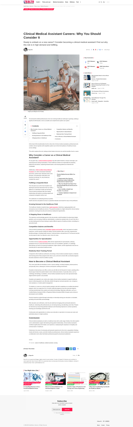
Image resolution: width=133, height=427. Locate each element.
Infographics (100, 101)
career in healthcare (39, 342)
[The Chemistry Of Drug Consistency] (87, 93)
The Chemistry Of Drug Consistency (100, 91)
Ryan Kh (30, 49)
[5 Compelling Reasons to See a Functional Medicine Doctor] (34, 379)
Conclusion (58, 138)
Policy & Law (94, 93)
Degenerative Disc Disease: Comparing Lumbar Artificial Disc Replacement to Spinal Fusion (65, 180)
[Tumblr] (108, 421)
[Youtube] (102, 67)
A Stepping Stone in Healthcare (39, 137)
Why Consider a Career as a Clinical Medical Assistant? (41, 130)
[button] (80, 2)
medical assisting (43, 241)
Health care (94, 88)
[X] (102, 62)
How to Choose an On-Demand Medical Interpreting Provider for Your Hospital (100, 85)
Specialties (106, 101)
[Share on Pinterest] (96, 50)
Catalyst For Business (64, 359)
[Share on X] (93, 50)
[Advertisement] (66, 21)
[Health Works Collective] (29, 2)
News (102, 382)
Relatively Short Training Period (64, 134)
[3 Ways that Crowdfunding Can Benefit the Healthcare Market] (99, 379)
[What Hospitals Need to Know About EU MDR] (87, 77)
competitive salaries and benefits (54, 229)
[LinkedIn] (78, 355)
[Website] (77, 355)
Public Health (27, 384)
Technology (49, 384)
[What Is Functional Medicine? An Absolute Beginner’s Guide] (55, 379)
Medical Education (35, 9)
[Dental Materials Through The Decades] (87, 99)
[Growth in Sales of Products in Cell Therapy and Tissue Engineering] (77, 379)
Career (26, 9)
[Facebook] (90, 62)
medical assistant (49, 342)
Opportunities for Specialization (64, 131)
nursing (55, 342)
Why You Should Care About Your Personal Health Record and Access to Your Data (67, 185)
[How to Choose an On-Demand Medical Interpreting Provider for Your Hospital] (87, 85)
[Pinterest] (90, 67)
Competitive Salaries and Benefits (65, 129)
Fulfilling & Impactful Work (38, 133)
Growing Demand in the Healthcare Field (41, 135)
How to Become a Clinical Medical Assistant (65, 136)
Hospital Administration (101, 79)
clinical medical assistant (45, 160)
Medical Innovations (47, 9)
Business (94, 79)
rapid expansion (53, 207)
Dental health (94, 101)
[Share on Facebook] (91, 50)
